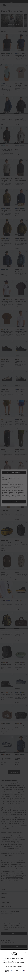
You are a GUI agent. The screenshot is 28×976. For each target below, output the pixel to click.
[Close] (25, 952)
